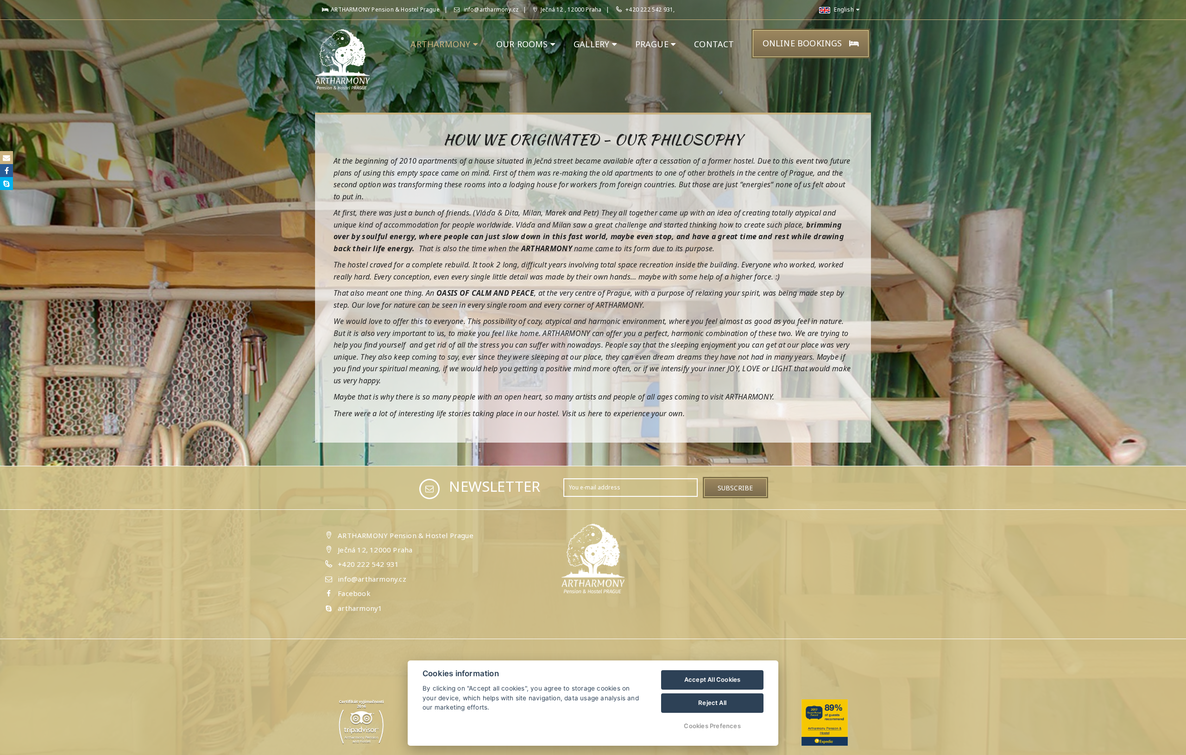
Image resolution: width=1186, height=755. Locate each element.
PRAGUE (653, 44)
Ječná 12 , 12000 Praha (570, 9)
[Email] (6, 157)
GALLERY (593, 44)
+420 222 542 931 (368, 564)
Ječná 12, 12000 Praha (375, 549)
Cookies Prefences (712, 726)
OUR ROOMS (523, 44)
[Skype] (6, 183)
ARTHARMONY (441, 44)
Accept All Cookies (712, 679)
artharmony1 (360, 608)
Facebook (354, 593)
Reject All (712, 702)
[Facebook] (6, 170)
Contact (714, 44)
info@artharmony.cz (490, 9)
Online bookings (804, 43)
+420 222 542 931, (650, 9)
